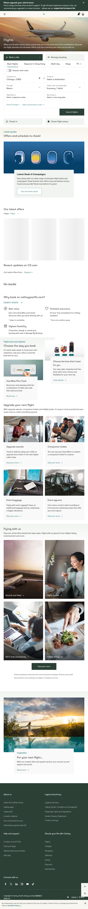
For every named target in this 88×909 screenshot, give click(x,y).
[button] (44, 78)
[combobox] (24, 87)
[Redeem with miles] (9, 70)
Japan (74, 897)
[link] (44, 157)
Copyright (7, 896)
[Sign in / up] (83, 14)
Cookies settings (51, 820)
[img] (83, 2)
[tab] (13, 64)
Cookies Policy (13, 905)
